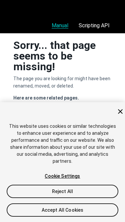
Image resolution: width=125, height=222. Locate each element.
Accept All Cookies (63, 210)
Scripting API (94, 25)
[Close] (120, 111)
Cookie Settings (62, 176)
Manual (60, 25)
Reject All (62, 191)
